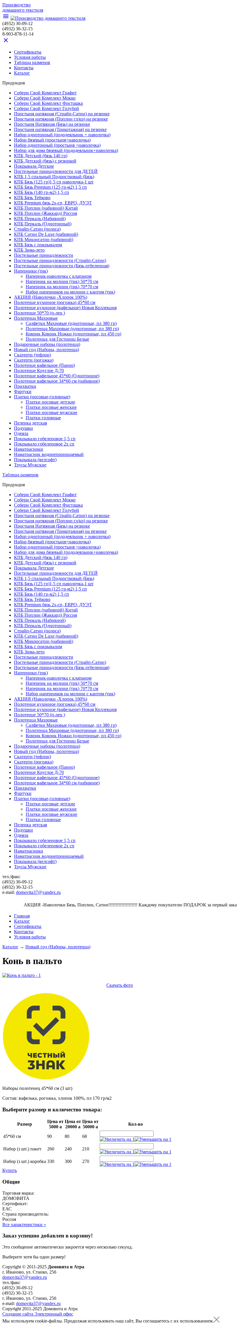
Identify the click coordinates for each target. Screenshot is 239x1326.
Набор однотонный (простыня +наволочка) (57, 145)
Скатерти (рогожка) (33, 360)
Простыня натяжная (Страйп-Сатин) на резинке (62, 113)
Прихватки (25, 386)
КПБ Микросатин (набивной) (43, 239)
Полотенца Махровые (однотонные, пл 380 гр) (72, 328)
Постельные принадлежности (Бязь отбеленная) (61, 265)
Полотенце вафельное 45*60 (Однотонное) (56, 375)
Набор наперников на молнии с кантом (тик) (70, 291)
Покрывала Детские (34, 166)
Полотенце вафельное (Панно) (44, 365)
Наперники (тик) (31, 270)
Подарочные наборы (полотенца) (47, 344)
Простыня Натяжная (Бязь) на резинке (52, 124)
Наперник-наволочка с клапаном (59, 276)
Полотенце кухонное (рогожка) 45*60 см (54, 302)
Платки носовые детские (50, 401)
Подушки (23, 428)
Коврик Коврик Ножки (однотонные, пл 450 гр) (73, 333)
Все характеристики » (24, 1224)
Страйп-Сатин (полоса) (37, 229)
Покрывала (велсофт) (35, 459)
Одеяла (21, 433)
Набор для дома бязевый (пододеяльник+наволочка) (66, 150)
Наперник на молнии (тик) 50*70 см (62, 281)
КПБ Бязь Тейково (32, 197)
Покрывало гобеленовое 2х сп (44, 443)
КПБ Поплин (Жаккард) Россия (45, 213)
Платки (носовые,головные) (42, 396)
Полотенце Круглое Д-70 (39, 370)
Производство (22, 7)
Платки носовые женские (51, 407)
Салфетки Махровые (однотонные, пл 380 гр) (71, 323)
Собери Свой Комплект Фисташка (48, 103)
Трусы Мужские (30, 464)
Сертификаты (27, 51)
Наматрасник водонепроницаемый (49, 454)
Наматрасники (28, 449)
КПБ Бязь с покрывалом (38, 244)
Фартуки (22, 391)
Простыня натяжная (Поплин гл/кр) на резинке (61, 118)
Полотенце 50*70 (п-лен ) (39, 312)
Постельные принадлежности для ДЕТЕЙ (56, 171)
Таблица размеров (32, 62)
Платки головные (43, 417)
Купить (9, 1170)
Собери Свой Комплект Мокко (44, 98)
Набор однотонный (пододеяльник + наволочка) (62, 134)
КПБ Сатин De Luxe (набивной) (46, 234)
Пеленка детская (30, 422)
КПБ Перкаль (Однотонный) (42, 223)
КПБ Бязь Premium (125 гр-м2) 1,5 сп (50, 187)
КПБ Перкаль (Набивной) (40, 218)
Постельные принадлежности (43, 255)
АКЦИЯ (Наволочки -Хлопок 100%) (50, 297)
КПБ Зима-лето (29, 249)
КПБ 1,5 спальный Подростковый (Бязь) (54, 176)
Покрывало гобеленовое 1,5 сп (44, 438)
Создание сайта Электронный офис (37, 1313)
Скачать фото (119, 985)
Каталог (10, 946)
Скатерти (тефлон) (32, 354)
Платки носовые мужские (51, 412)
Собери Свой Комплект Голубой (46, 108)
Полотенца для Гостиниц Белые (57, 339)
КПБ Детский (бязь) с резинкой (45, 160)
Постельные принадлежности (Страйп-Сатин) (60, 260)
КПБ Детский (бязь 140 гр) (40, 155)
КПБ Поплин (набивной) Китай (46, 208)
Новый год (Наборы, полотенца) (46, 349)
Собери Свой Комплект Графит (45, 92)
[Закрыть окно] (216, 1320)
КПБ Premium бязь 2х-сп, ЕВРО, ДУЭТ (53, 202)
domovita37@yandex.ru (38, 892)
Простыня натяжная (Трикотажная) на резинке (60, 129)
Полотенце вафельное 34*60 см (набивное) (57, 381)
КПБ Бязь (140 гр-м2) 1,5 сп (41, 192)
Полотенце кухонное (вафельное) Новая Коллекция (65, 307)
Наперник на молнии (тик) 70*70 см (62, 286)
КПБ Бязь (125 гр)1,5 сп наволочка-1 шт (54, 181)
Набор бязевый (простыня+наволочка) (52, 139)
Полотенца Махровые (36, 318)
